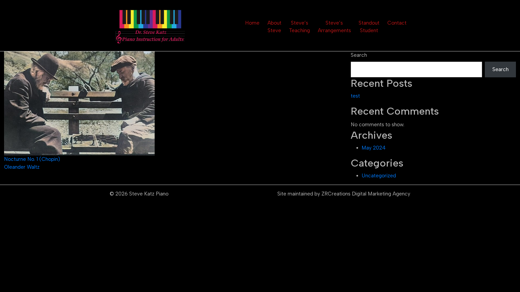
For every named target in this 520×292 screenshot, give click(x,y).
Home (252, 23)
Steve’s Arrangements (334, 27)
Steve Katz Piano (148, 194)
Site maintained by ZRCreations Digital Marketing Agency (343, 194)
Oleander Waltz (22, 167)
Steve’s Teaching (299, 27)
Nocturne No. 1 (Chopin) (32, 159)
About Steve (274, 27)
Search (359, 55)
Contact (397, 23)
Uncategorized (379, 175)
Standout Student (369, 27)
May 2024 (374, 148)
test (355, 96)
